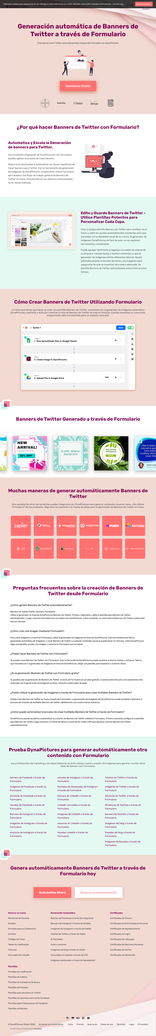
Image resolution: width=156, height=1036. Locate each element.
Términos (121, 1024)
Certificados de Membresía (122, 955)
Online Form (114, 549)
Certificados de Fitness (121, 918)
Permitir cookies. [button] (144, 4)
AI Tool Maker (57, 939)
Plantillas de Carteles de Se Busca (24, 982)
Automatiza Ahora (52, 892)
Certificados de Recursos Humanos (126, 944)
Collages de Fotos (16, 939)
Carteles (12, 934)
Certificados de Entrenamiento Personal (129, 923)
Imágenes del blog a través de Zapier (68, 950)
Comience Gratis (78, 86)
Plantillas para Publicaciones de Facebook (28, 1003)
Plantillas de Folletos (17, 977)
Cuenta (145, 9)
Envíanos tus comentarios (51, 1024)
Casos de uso (107, 1024)
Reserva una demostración (98, 892)
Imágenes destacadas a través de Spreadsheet (73, 960)
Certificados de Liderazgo (122, 939)
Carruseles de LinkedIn (19, 955)
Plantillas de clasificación (20, 971)
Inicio (70, 1024)
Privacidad (143, 1024)
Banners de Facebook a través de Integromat (72, 918)
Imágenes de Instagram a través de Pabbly (71, 928)
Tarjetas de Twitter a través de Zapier (68, 934)
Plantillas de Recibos (18, 1008)
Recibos (12, 923)
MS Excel (69, 549)
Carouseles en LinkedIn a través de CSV (69, 955)
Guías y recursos (58, 944)
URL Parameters (137, 549)
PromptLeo (38, 1029)
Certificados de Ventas (120, 950)
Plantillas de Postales (18, 987)
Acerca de (92, 1024)
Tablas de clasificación (18, 944)
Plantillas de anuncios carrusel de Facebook (28, 998)
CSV (23, 549)
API (91, 549)
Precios (80, 1024)
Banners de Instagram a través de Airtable (71, 923)
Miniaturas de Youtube (18, 918)
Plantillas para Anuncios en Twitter (24, 993)
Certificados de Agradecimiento (125, 928)
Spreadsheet (46, 549)
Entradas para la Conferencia (22, 928)
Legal (131, 1024)
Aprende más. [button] (118, 4)
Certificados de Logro (120, 934)
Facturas (12, 950)
